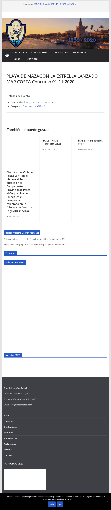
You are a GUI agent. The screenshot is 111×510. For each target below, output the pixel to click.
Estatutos (8, 432)
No (59, 504)
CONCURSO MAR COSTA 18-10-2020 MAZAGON (54, 4)
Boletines (78, 52)
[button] (25, 52)
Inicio (6, 415)
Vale (52, 504)
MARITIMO (40, 106)
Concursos (18, 52)
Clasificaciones (39, 52)
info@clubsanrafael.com (21, 404)
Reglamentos (62, 52)
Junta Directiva (10, 438)
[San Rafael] (7, 56)
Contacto (32, 59)
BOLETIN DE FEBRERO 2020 (51, 142)
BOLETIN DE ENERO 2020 (90, 142)
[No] (107, 501)
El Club (16, 59)
